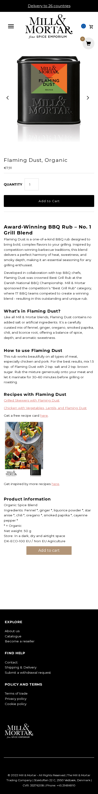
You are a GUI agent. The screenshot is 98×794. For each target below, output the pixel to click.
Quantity (13, 184)
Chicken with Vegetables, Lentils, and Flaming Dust (45, 408)
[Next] (88, 98)
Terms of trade (16, 693)
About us (12, 631)
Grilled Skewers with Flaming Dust (31, 400)
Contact (11, 662)
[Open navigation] (13, 26)
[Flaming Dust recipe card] (24, 476)
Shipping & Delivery (20, 667)
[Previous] (8, 98)
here (44, 415)
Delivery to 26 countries (49, 6)
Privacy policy (15, 699)
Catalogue (13, 636)
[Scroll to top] (88, 784)
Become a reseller (19, 641)
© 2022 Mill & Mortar (22, 775)
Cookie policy (15, 704)
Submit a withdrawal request (28, 672)
